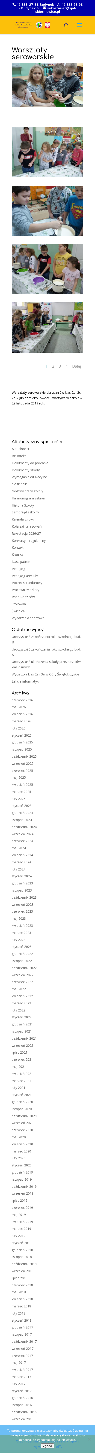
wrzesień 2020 (22, 1123)
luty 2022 (18, 1010)
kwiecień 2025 (22, 784)
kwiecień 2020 (22, 1144)
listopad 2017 (22, 1334)
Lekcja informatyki (25, 681)
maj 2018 (19, 1292)
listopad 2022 (22, 961)
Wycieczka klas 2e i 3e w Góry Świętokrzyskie (45, 674)
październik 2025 (24, 756)
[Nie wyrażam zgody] (89, 1439)
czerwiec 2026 (22, 700)
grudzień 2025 (22, 742)
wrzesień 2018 (22, 1271)
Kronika (17, 554)
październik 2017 (24, 1341)
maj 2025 (19, 777)
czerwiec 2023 (22, 911)
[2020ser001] (47, 177)
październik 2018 (24, 1264)
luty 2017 (18, 1384)
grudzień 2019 (22, 1172)
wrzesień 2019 (22, 1193)
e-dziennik (19, 484)
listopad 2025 (22, 749)
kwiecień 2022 (22, 996)
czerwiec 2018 (22, 1285)
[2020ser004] (47, 352)
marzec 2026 (21, 721)
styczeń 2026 (22, 735)
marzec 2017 (21, 1376)
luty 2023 (18, 940)
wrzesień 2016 (22, 1419)
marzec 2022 (21, 1003)
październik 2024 (24, 827)
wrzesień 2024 (22, 834)
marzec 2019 (21, 1228)
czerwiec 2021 (22, 1059)
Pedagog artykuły (25, 576)
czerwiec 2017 (22, 1355)
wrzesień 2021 (22, 1045)
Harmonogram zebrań (28, 498)
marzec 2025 (21, 791)
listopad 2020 (22, 1109)
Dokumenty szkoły (26, 470)
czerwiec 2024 (22, 841)
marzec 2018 (21, 1306)
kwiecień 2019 (22, 1222)
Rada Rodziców (23, 597)
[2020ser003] (47, 294)
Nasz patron (21, 561)
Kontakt (18, 547)
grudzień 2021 (22, 1024)
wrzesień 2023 (22, 904)
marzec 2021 (21, 1081)
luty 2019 (18, 1235)
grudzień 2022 (22, 953)
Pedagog (18, 569)
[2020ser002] (47, 235)
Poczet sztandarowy (27, 582)
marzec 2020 (21, 1151)
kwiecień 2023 (22, 925)
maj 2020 (19, 1137)
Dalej (76, 366)
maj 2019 (19, 1214)
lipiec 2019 (19, 1200)
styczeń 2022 (22, 1017)
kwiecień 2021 (22, 1073)
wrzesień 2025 (22, 763)
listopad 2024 (22, 820)
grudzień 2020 (22, 1102)
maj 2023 (19, 918)
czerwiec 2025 (22, 770)
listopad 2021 (22, 1031)
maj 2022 (19, 989)
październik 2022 (24, 968)
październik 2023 (24, 897)
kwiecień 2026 (22, 714)
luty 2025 (18, 799)
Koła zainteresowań (27, 526)
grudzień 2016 (22, 1398)
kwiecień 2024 (22, 855)
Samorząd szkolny (25, 512)
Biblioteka (19, 456)
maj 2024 (19, 848)
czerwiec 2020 (22, 1130)
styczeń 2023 (22, 946)
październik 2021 (24, 1038)
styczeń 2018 (22, 1320)
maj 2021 (19, 1066)
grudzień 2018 (22, 1250)
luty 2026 (18, 728)
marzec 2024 (21, 862)
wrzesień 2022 (22, 975)
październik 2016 (24, 1412)
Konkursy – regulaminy (29, 540)
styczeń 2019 (22, 1243)
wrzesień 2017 (22, 1348)
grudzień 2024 (22, 813)
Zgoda (47, 1446)
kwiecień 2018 (22, 1299)
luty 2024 (18, 869)
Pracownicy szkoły (25, 590)
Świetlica (18, 611)
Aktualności (20, 449)
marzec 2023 (21, 932)
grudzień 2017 (22, 1327)
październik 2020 (24, 1116)
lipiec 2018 (19, 1278)
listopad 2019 (22, 1179)
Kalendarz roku (23, 519)
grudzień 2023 (22, 883)
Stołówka (19, 604)
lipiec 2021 (19, 1052)
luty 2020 (18, 1158)
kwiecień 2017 (22, 1369)
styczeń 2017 (22, 1391)
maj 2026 (19, 707)
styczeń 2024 (22, 876)
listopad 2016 (22, 1405)
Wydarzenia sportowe (28, 618)
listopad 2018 (22, 1257)
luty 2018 (18, 1313)
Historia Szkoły (23, 505)
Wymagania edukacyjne (29, 477)
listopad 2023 (22, 890)
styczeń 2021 (22, 1094)
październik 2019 (24, 1186)
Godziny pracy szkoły (27, 491)
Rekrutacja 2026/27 (26, 533)
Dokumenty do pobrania (30, 463)
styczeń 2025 (22, 805)
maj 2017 (19, 1362)
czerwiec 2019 (22, 1207)
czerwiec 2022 (22, 982)
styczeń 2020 (22, 1165)
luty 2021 (18, 1087)
